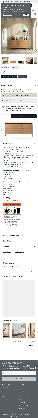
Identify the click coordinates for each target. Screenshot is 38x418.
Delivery (6, 246)
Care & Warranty (9, 241)
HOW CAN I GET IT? (8, 85)
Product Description (11, 235)
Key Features (8, 144)
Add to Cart (23, 116)
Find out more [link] (7, 15)
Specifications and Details (13, 252)
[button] (19, 85)
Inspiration (15, 67)
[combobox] (19, 100)
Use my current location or (20, 95)
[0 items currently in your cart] (35, 5)
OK (26, 15)
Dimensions (5, 67)
